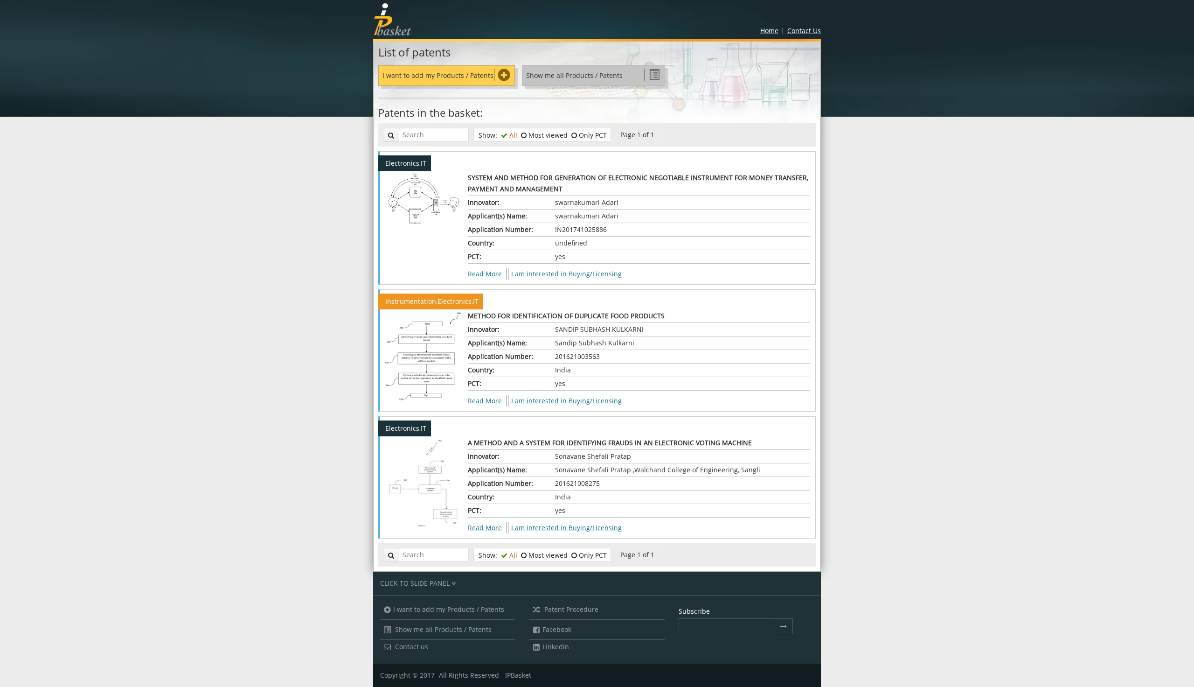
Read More (485, 273)
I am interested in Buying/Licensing (566, 273)
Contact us (410, 646)
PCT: (474, 256)
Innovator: (484, 202)
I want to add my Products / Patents (437, 75)
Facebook (556, 629)
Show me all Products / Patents (442, 629)
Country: (481, 242)
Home (769, 30)
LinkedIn (555, 646)
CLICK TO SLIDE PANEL (415, 583)
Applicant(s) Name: (497, 215)
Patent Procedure (570, 609)
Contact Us (804, 30)
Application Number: (500, 229)
